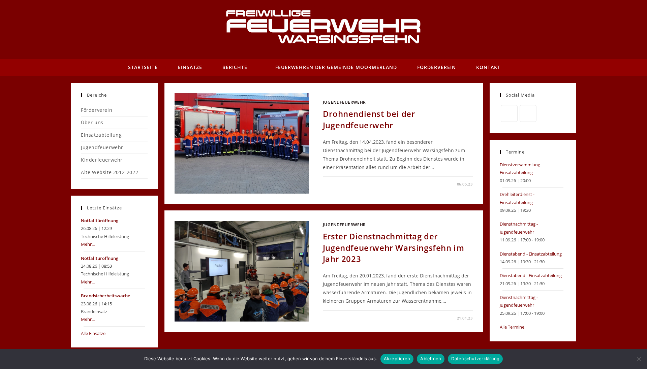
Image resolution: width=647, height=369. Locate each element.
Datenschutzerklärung (475, 358)
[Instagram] (528, 113)
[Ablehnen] (638, 359)
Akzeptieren (397, 358)
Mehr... (88, 244)
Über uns (92, 122)
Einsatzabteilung (101, 135)
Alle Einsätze (93, 333)
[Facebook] (509, 113)
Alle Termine (512, 327)
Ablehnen (430, 358)
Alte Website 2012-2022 (109, 172)
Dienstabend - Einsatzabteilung (531, 254)
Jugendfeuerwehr (344, 102)
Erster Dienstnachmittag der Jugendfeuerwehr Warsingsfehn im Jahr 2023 (393, 247)
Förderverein (96, 110)
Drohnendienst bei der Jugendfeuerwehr (369, 119)
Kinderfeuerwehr (102, 160)
